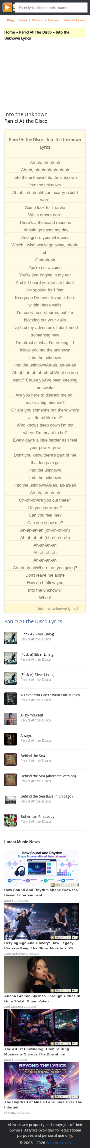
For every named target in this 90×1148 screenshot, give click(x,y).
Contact (53, 20)
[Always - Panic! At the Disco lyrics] (10, 739)
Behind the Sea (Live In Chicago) (46, 796)
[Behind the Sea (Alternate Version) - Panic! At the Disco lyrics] (10, 780)
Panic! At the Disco (26, 121)
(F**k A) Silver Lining (37, 634)
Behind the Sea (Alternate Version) (48, 776)
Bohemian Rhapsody (37, 816)
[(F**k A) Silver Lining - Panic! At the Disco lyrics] (10, 638)
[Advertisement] (45, 71)
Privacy (37, 20)
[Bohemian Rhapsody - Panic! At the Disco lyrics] (10, 820)
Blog (10, 20)
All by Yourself (31, 715)
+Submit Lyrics (74, 20)
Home (9, 32)
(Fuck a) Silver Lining (36, 654)
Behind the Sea (32, 755)
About (22, 20)
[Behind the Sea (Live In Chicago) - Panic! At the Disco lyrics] (10, 800)
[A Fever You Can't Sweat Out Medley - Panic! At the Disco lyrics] (10, 698)
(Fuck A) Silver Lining (37, 674)
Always (26, 735)
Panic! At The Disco (35, 32)
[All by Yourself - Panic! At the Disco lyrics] (10, 719)
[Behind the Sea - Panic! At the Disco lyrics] (10, 759)
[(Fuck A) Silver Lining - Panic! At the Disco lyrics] (10, 678)
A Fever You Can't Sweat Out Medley (50, 694)
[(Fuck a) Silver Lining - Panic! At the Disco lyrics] (10, 658)
